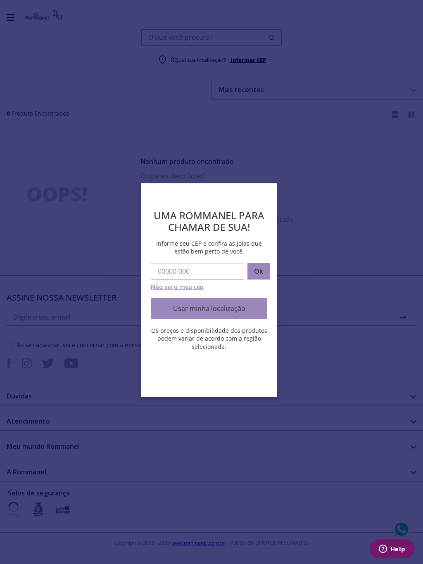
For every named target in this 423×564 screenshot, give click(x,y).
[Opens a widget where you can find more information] (392, 549)
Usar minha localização (209, 308)
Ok (258, 271)
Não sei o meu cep (177, 287)
